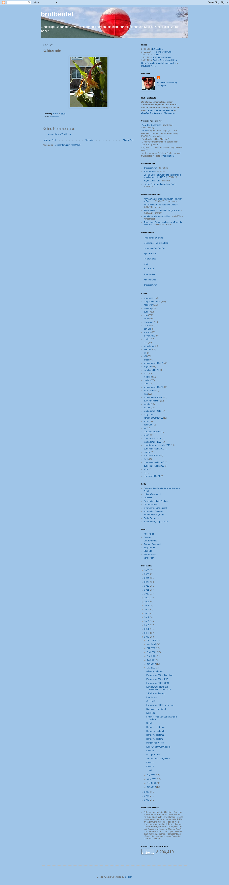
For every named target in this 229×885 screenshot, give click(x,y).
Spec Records (150, 253)
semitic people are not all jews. (158, 216)
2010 (146, 421)
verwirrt (147, 404)
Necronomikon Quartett (154, 515)
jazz (146, 373)
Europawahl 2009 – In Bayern (160, 705)
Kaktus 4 (150, 762)
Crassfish (148, 497)
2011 (147, 629)
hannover (148, 305)
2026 (147, 570)
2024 (147, 578)
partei (146, 383)
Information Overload (153, 511)
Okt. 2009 (151, 648)
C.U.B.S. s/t (149, 269)
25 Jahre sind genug (155, 693)
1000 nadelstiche (152, 401)
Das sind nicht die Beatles (155, 501)
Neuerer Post (50, 140)
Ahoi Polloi (149, 534)
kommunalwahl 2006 (153, 397)
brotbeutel (57, 14)
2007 (147, 796)
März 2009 (152, 779)
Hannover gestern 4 (155, 727)
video (146, 319)
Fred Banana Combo (153, 238)
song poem (149, 414)
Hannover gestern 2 (155, 735)
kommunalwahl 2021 (153, 387)
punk (146, 312)
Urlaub (149, 723)
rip (145, 472)
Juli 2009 (151, 660)
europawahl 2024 (152, 476)
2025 (147, 574)
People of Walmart (152, 544)
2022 (147, 586)
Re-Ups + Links (153, 754)
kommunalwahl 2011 (153, 418)
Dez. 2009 (152, 640)
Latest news (151, 697)
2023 (147, 582)
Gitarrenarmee (150, 504)
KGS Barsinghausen (162, 57)
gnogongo (54, 116)
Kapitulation (168, 156)
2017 (147, 605)
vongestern (149, 558)
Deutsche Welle (148, 66)
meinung (148, 308)
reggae (147, 452)
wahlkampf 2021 (151, 370)
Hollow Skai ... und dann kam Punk (160, 184)
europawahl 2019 (152, 455)
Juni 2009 (151, 664)
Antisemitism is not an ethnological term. (162, 210)
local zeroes (149, 390)
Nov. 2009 (151, 644)
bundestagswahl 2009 (154, 449)
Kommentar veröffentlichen (59, 134)
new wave (148, 322)
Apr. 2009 (151, 775)
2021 (147, 590)
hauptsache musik (152, 301)
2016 (147, 609)
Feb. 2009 (151, 783)
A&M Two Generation (151, 125)
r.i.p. (146, 343)
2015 (147, 613)
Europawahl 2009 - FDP (157, 679)
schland (147, 329)
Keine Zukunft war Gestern (158, 747)
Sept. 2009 (152, 652)
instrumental (149, 336)
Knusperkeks (150, 280)
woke (146, 459)
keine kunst (149, 346)
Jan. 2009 (151, 787)
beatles (147, 380)
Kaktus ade (151, 713)
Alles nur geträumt (154, 671)
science (147, 332)
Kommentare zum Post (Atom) (67, 145)
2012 (147, 625)
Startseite (89, 140)
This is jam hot (150, 168)
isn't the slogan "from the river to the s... (161, 205)
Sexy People (149, 547)
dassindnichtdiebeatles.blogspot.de (158, 113)
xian (146, 394)
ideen (146, 435)
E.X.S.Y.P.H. (157, 49)
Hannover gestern (154, 739)
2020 (147, 594)
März (146, 264)
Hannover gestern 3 (155, 731)
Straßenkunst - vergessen (158, 758)
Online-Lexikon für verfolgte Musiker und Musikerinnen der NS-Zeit (162, 176)
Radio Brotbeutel (151, 518)
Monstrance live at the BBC (156, 243)
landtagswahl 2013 (152, 411)
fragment (148, 366)
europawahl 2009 (152, 431)
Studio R (148, 551)
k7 (145, 353)
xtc (145, 428)
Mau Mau (157, 55)
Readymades (150, 259)
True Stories (149, 171)
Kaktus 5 (150, 751)
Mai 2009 (151, 668)
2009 (147, 637)
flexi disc (148, 349)
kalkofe (147, 407)
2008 (147, 792)
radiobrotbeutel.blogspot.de (160, 110)
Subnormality (150, 554)
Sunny (145, 130)
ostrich (147, 325)
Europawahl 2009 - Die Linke (159, 675)
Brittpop (147, 537)
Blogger (128, 877)
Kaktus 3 (150, 766)
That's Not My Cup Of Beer (156, 521)
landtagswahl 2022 (152, 442)
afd (145, 356)
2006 (147, 800)
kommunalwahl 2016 (153, 363)
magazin (148, 377)
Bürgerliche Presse (155, 743)
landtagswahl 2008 (152, 438)
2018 (147, 602)
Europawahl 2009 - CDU (157, 683)
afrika (146, 360)
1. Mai (149, 770)
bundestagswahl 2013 (154, 462)
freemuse (148, 425)
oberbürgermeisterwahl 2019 (157, 445)
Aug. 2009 (152, 656)
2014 (147, 617)
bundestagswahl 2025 (154, 466)
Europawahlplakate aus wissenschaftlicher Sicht (158, 688)
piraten (147, 339)
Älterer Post (128, 140)
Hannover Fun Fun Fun (154, 248)
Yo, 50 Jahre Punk (152, 181)
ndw (146, 315)
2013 (147, 621)
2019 (147, 597)
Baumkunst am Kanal (156, 709)
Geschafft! (150, 701)
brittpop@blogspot (152, 494)
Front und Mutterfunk (162, 52)
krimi (146, 469)
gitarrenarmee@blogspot (155, 508)
